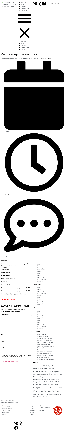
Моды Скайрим (12, 58)
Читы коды (24, 6)
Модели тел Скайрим (48, 388)
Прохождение (25, 8)
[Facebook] (44, 4)
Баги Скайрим (41, 334)
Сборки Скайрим (46, 396)
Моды (22, 4)
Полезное (24, 10)
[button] (24, 26)
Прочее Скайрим (53, 394)
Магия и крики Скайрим (45, 342)
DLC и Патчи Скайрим (37, 366)
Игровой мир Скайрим (44, 338)
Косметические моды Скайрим (28, 58)
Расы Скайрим (37, 397)
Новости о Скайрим (43, 344)
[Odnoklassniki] (40, 4)
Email (3, 341)
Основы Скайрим (42, 336)
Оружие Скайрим (52, 391)
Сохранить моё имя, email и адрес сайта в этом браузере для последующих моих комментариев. (16, 357)
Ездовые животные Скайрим (49, 377)
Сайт (2, 347)
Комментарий (5, 314)
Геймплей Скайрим (50, 371)
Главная (23, 2)
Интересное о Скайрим (44, 340)
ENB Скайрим (47, 366)
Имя (2, 334)
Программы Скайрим (38, 394)
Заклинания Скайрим (41, 379)
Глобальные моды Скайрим (40, 374)
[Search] (50, 6)
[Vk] (35, 4)
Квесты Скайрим (44, 382)
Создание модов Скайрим (45, 346)
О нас (32, 406)
